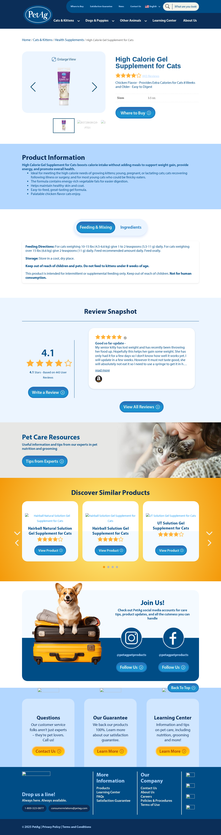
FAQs (100, 796)
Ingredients (130, 227)
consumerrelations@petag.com (69, 808)
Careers (146, 796)
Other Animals (130, 20)
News (121, 6)
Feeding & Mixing (96, 227)
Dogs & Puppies (97, 20)
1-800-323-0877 (34, 808)
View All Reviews (138, 406)
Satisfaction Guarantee (101, 6)
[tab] (104, 567)
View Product (48, 550)
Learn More (107, 751)
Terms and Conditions (76, 827)
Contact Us (135, 6)
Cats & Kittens (64, 20)
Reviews (150, 76)
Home (26, 40)
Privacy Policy (51, 827)
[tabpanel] (50, 531)
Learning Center (164, 20)
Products (103, 788)
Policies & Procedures (156, 800)
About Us (190, 20)
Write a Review (45, 392)
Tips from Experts (42, 461)
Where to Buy (77, 6)
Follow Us (128, 667)
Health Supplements (69, 40)
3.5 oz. (152, 98)
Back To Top (180, 687)
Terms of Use (150, 804)
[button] (33, 87)
